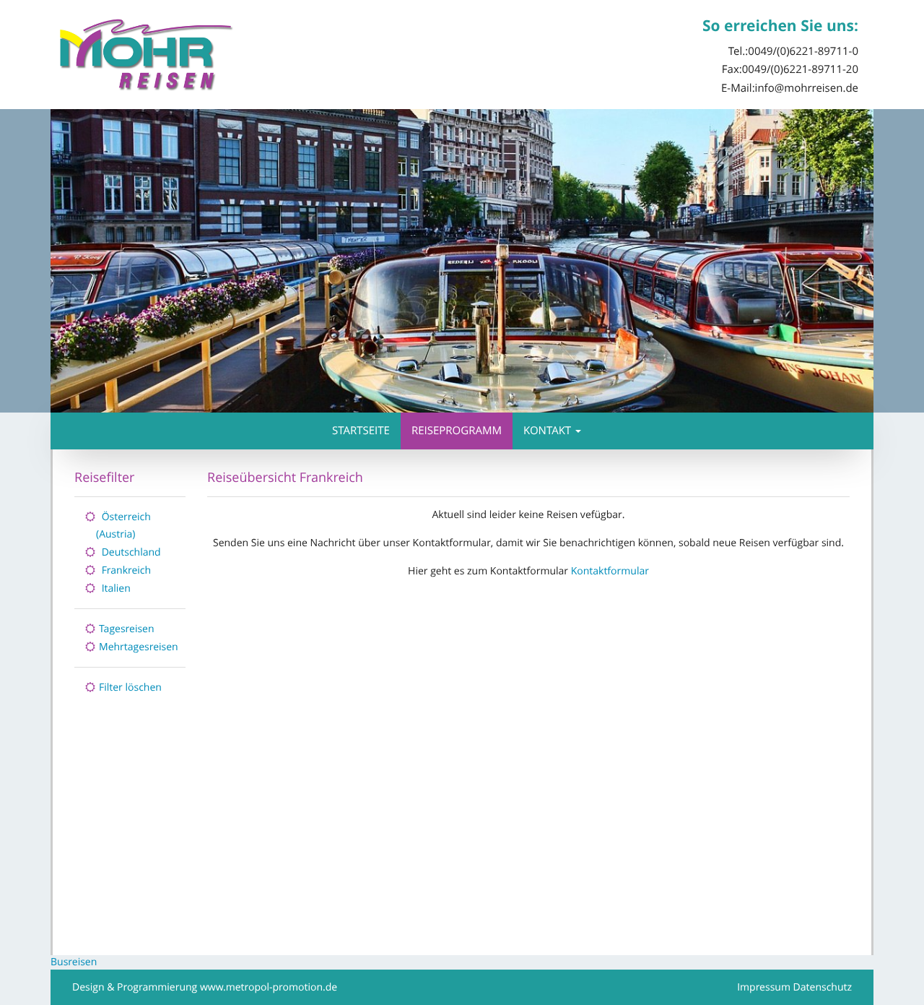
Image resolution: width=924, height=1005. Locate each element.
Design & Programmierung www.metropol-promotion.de (204, 987)
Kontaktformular (610, 571)
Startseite (361, 430)
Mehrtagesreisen (138, 647)
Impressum (763, 987)
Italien (116, 588)
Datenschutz (822, 987)
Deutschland (131, 552)
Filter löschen (130, 687)
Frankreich (126, 570)
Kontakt (547, 430)
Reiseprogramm (456, 430)
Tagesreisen (126, 629)
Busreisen (74, 962)
